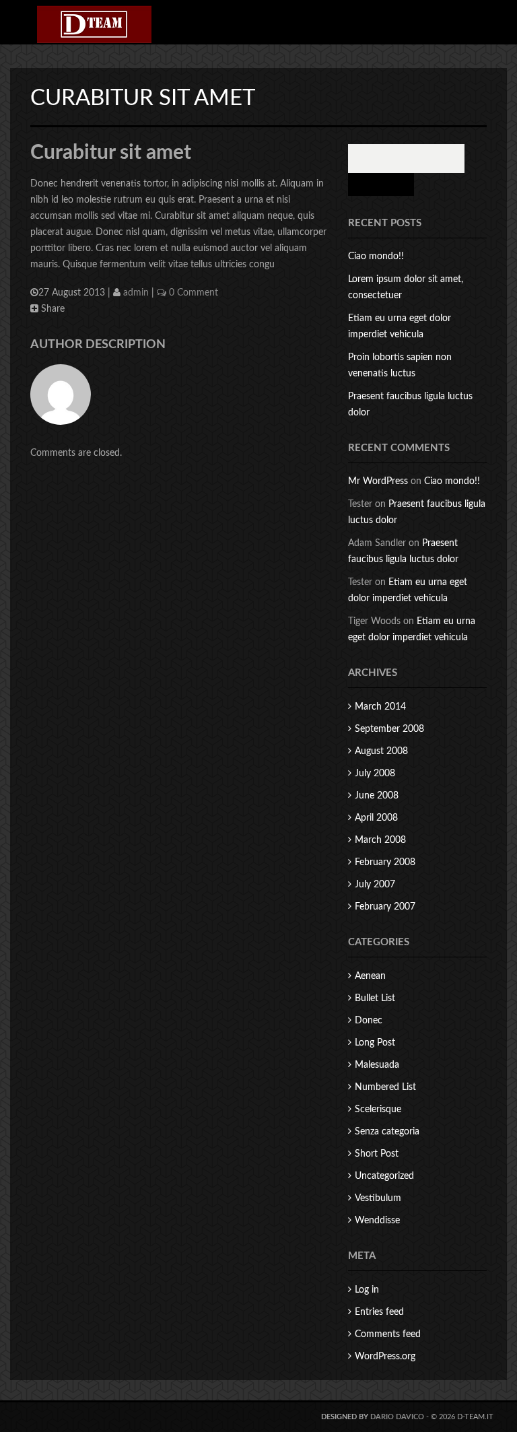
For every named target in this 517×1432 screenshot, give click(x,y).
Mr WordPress (378, 481)
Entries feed (379, 1312)
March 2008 (380, 840)
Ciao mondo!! (376, 256)
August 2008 (381, 751)
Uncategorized (384, 1176)
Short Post (377, 1154)
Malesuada (377, 1065)
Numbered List (385, 1087)
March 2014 (380, 707)
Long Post (375, 1043)
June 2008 (377, 795)
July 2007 (375, 884)
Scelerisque (378, 1109)
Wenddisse (377, 1220)
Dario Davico (397, 1417)
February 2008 (385, 862)
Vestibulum (378, 1198)
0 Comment (192, 293)
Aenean (370, 976)
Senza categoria (387, 1131)
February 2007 (385, 907)
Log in (367, 1290)
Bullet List (375, 998)
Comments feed (388, 1334)
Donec (368, 1020)
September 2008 (389, 729)
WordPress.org (385, 1356)
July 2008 (375, 773)
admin (136, 293)
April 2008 (376, 818)
